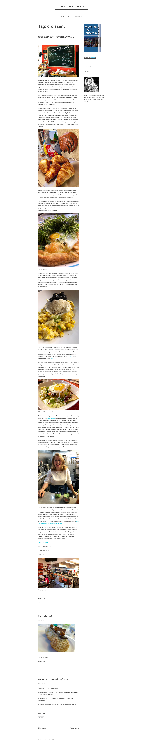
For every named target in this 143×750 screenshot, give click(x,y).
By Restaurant (77, 16)
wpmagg (63, 739)
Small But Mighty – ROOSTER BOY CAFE (56, 37)
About (63, 16)
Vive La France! (45, 616)
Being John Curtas (71, 7)
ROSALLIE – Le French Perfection (53, 679)
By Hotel (69, 16)
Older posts (42, 728)
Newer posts (74, 728)
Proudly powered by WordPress (45, 739)
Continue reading (45, 657)
